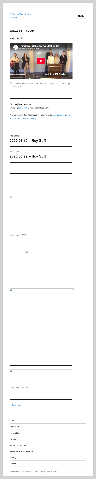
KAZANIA (48, 83)
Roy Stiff (17, 86)
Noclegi (13, 457)
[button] (11, 177)
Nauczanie (14, 426)
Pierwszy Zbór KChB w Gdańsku (21, 471)
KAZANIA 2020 (58, 83)
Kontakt (13, 463)
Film (41, 83)
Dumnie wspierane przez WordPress (46, 471)
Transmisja (14, 432)
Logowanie (16, 405)
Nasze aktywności (18, 445)
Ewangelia (14, 439)
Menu (81, 15)
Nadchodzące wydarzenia (21, 451)
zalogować (22, 107)
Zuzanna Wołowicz (20, 83)
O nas (12, 420)
